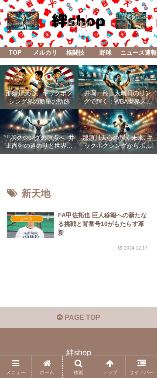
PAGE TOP (81, 317)
